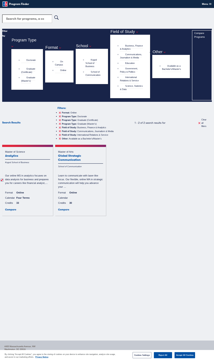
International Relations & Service (129, 79)
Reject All (163, 355)
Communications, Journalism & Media (131, 56)
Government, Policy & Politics (129, 70)
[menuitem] (28, 62)
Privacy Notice (41, 357)
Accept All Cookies (184, 355)
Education (130, 63)
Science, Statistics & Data (131, 87)
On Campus (59, 63)
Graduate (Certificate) (28, 70)
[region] (107, 355)
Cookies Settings (142, 355)
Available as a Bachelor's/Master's (171, 67)
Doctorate (31, 60)
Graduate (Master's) (28, 79)
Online (63, 70)
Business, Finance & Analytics (131, 47)
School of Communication (92, 73)
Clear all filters (203, 122)
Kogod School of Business (91, 63)
